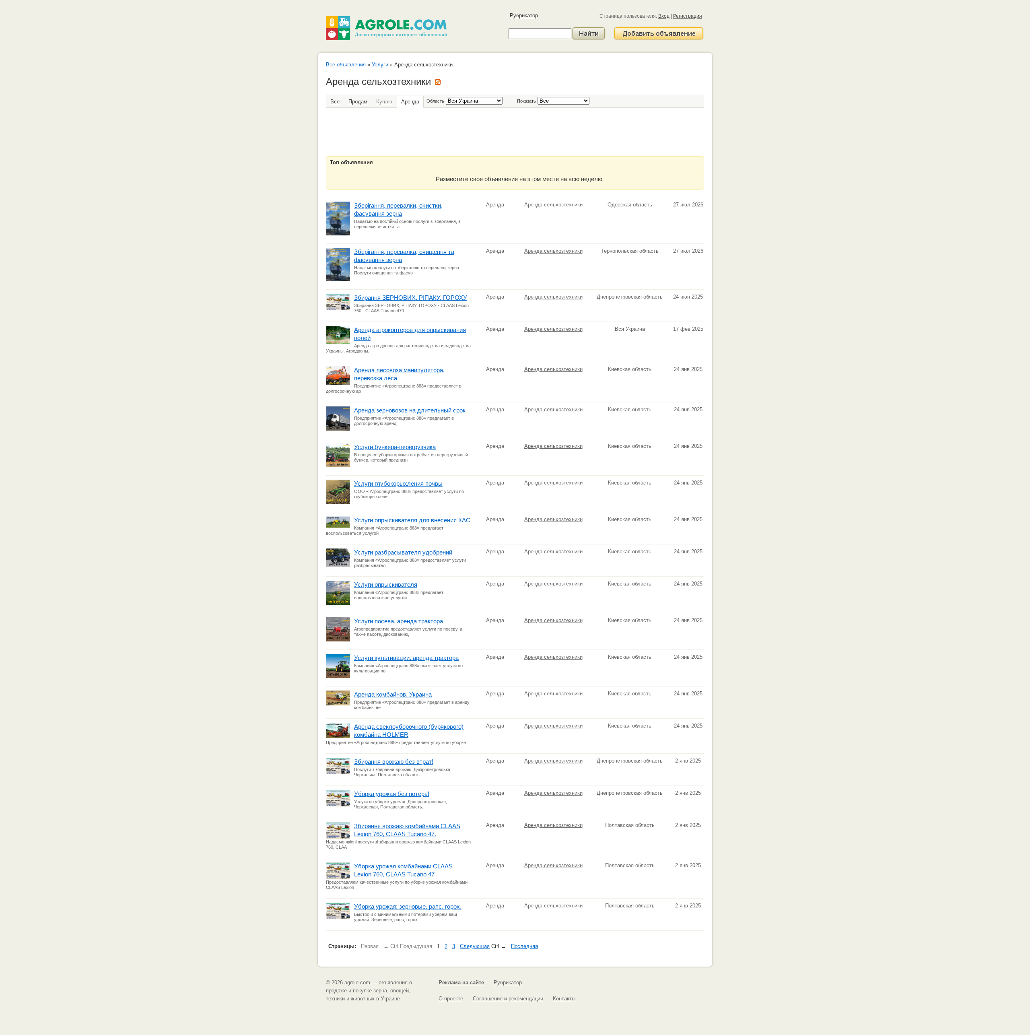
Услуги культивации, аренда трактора (406, 657)
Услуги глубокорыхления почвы (398, 483)
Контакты (564, 999)
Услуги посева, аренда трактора (398, 621)
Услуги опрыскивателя (385, 584)
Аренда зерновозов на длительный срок (410, 410)
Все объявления (346, 65)
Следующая (475, 946)
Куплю (384, 102)
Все (335, 102)
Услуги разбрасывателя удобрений (403, 552)
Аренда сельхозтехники (553, 205)
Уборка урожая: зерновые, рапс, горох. (407, 906)
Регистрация (687, 16)
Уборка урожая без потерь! (391, 793)
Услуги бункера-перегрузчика (395, 446)
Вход (664, 16)
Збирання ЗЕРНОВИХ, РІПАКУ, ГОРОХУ (410, 297)
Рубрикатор (524, 15)
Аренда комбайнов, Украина (393, 694)
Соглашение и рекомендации (508, 999)
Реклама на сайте (461, 982)
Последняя (524, 946)
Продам (357, 102)
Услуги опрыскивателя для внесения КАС (412, 520)
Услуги (380, 65)
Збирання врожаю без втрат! (393, 761)
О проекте (451, 999)
